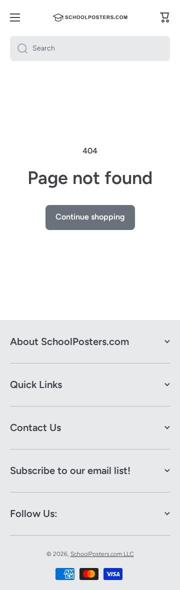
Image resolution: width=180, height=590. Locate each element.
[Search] (19, 48)
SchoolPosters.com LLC (102, 554)
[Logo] (90, 17)
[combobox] (90, 48)
